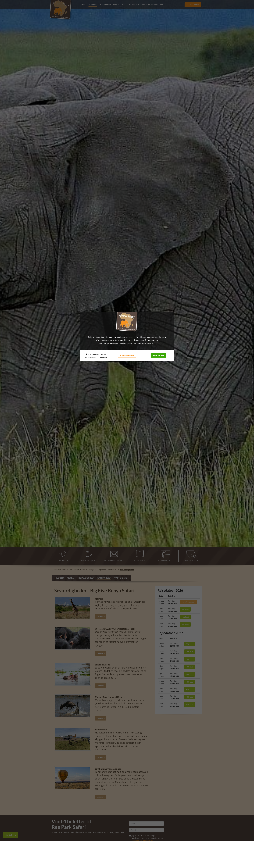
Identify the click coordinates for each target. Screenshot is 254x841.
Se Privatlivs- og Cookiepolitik (95, 357)
